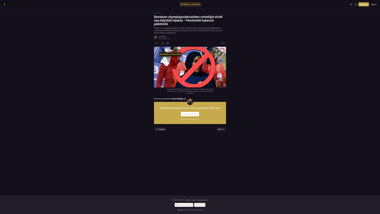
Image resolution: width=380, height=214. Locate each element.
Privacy (188, 200)
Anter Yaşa (162, 36)
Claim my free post (190, 114)
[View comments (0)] (163, 43)
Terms (193, 200)
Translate (158, 13)
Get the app (200, 205)
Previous (161, 129)
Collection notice (202, 200)
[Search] (351, 4)
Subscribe (363, 4)
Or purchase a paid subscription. (190, 119)
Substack (180, 210)
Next (220, 129)
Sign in (373, 4)
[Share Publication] (356, 4)
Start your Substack (185, 205)
